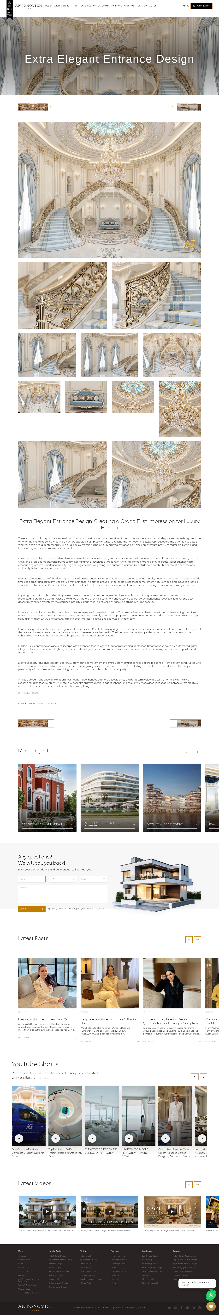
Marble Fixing (86, 1283)
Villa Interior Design (57, 1256)
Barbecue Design (87, 1275)
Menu (20, 1251)
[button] (187, 752)
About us (22, 1256)
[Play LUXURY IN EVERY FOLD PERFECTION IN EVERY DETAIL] (138, 1116)
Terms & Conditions (27, 1285)
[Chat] (211, 1306)
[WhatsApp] (211, 1295)
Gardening (147, 1260)
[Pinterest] (199, 1307)
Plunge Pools (148, 1279)
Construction (24, 1260)
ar (184, 6)
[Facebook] (181, 1307)
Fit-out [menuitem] (75, 6)
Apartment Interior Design (61, 1260)
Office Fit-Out (86, 1264)
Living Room (116, 1279)
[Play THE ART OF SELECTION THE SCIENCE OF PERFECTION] (102, 1116)
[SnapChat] (187, 1307)
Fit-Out (83, 1251)
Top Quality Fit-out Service (185, 1260)
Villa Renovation (56, 1275)
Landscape (147, 1251)
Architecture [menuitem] (61, 6)
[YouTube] (169, 1307)
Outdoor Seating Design (91, 1279)
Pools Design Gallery (151, 1283)
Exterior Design (56, 1264)
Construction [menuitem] (88, 6)
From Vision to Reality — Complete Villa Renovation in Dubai (28, 1153)
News (20, 1264)
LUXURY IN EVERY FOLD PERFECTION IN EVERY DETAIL (135, 1153)
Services (176, 1251)
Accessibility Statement (29, 1293)
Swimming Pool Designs (153, 1268)
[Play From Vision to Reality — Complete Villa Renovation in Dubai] (29, 1116)
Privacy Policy (98, 909)
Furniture (115, 1251)
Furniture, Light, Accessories (185, 1268)
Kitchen (114, 1283)
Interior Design (55, 1251)
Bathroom (115, 1275)
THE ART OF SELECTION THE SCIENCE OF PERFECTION (101, 1151)
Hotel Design (55, 1268)
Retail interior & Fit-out (59, 1272)
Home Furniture (118, 1256)
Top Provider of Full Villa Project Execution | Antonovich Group (65, 1153)
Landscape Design (150, 1256)
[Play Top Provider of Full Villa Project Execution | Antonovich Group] (65, 1116)
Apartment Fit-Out (88, 1260)
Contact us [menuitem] (150, 6)
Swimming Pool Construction (155, 1272)
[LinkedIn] (193, 1307)
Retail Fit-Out (86, 1268)
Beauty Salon (55, 1279)
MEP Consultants (88, 1272)
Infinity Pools (148, 1275)
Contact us (23, 1272)
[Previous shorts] (195, 1076)
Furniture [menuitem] (117, 6)
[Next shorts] (203, 1076)
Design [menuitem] (48, 6)
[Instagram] (175, 1307)
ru (188, 6)
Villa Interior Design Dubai (184, 1256)
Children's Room (118, 1272)
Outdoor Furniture (119, 1260)
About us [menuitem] (129, 6)
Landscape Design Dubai (184, 1272)
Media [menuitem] (139, 6)
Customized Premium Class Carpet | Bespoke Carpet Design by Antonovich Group (173, 1153)
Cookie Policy (24, 1289)
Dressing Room (117, 1264)
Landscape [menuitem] (103, 6)
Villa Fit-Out (85, 1256)
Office (113, 1268)
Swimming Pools (149, 1264)
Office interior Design (58, 1283)
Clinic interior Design (58, 1287)
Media (21, 1268)
